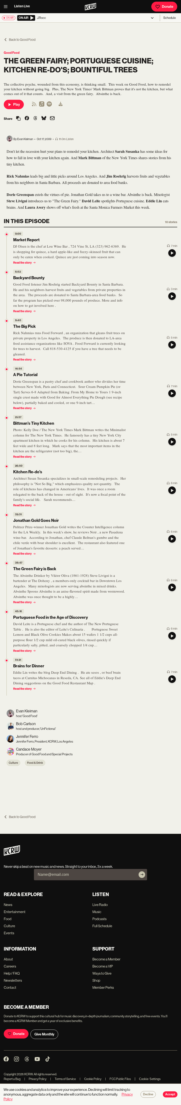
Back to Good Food (22, 40)
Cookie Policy (90, 1079)
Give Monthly (44, 1034)
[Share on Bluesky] (43, 118)
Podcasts (99, 919)
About (8, 959)
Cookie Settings (150, 1079)
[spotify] (49, 105)
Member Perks (103, 987)
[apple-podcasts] (42, 105)
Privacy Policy (35, 1079)
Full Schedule (102, 926)
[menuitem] (60, 104)
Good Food (12, 52)
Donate (167, 6)
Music (96, 912)
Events (9, 933)
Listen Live (22, 6)
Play (16, 104)
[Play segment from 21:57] (6, 418)
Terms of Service (63, 1079)
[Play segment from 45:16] (6, 612)
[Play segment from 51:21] (6, 660)
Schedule (169, 18)
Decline (148, 1094)
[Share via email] (52, 118)
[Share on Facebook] (27, 118)
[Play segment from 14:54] (6, 369)
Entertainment (14, 912)
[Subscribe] (142, 874)
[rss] (34, 105)
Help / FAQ (12, 973)
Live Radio (100, 905)
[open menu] (7, 6)
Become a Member (106, 959)
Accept (170, 1094)
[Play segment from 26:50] (6, 466)
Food (7, 919)
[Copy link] (18, 118)
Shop (96, 980)
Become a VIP (102, 966)
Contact (10, 987)
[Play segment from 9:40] (6, 321)
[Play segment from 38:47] (6, 563)
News (8, 905)
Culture (13, 762)
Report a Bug (12, 1079)
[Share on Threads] (35, 118)
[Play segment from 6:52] (6, 272)
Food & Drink (35, 762)
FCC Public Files (118, 1079)
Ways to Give (101, 973)
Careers (10, 966)
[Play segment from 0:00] (6, 234)
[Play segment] (172, 253)
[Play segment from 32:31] (6, 515)
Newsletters (13, 980)
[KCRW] (12, 854)
